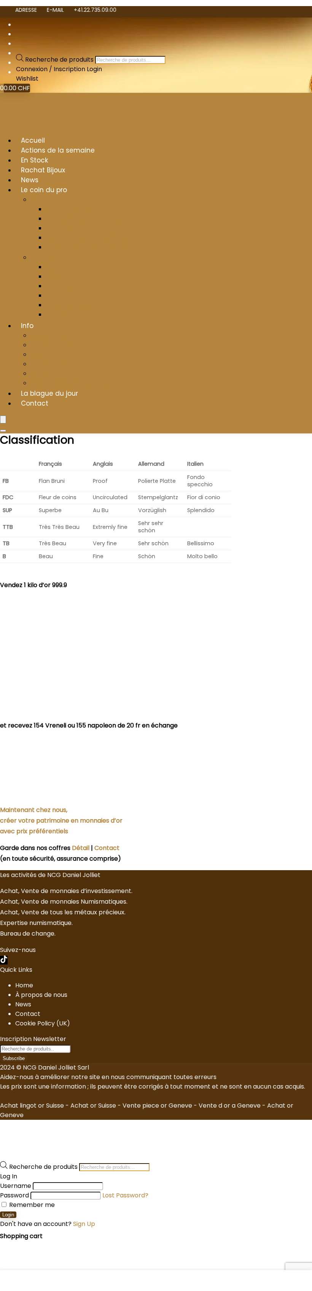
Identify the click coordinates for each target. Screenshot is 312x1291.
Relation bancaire (56, 373)
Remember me (31, 1204)
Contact (34, 403)
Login (8, 1215)
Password (14, 1195)
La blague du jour (49, 393)
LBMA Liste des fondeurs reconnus (96, 237)
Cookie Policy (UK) (42, 1023)
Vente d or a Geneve (230, 1105)
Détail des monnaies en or (84, 228)
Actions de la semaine (58, 150)
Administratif (49, 345)
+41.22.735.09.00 (95, 10)
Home (24, 985)
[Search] (3, 431)
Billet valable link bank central (75, 383)
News (29, 180)
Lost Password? (125, 1195)
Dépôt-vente (66, 286)
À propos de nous (41, 994)
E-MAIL (55, 10)
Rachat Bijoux (43, 170)
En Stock (34, 160)
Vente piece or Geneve (157, 1105)
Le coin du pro (44, 189)
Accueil (33, 140)
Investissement (68, 305)
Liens (37, 354)
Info (27, 325)
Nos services (49, 257)
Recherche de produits (60, 59)
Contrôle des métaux (77, 314)
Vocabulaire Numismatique (86, 218)
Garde (55, 276)
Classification (50, 364)
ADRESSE (26, 10)
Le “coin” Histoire (70, 209)
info (35, 199)
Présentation (49, 335)
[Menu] (3, 419)
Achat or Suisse (93, 1105)
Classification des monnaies (87, 247)
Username (15, 1185)
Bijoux (54, 267)
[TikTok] (4, 960)
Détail (80, 848)
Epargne (58, 295)
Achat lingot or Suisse (32, 1105)
